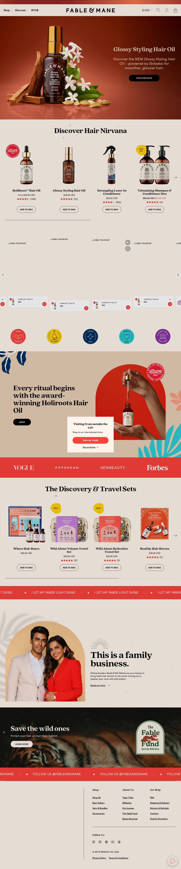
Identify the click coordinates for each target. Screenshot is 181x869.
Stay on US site (89, 447)
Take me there (90, 440)
